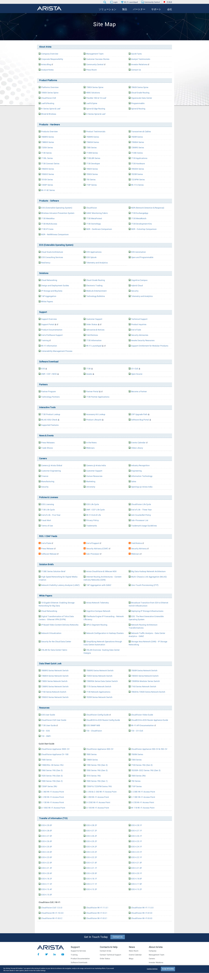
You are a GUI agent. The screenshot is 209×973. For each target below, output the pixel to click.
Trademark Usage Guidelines (144, 526)
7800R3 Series (47, 137)
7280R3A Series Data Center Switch (102, 681)
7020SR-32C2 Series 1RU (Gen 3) (146, 771)
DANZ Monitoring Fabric (97, 213)
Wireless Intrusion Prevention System (57, 213)
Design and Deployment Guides (55, 286)
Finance (44, 476)
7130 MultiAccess (49, 224)
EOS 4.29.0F (46, 825)
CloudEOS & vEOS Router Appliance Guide (149, 720)
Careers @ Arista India (96, 466)
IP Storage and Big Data (51, 291)
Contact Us (136, 70)
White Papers (47, 302)
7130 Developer (93, 164)
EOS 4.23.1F (136, 852)
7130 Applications (139, 158)
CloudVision (91, 208)
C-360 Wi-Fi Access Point (52, 792)
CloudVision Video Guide (142, 715)
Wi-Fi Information (49, 346)
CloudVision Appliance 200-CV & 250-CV (149, 749)
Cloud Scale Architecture (52, 252)
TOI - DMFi (46, 736)
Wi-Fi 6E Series (48, 190)
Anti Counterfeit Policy (141, 515)
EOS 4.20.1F (136, 873)
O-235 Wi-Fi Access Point (142, 803)
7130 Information (94, 341)
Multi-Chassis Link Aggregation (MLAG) (149, 577)
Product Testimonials (95, 132)
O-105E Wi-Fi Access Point (53, 808)
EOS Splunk (91, 257)
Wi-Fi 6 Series (137, 185)
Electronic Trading (94, 286)
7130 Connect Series (50, 164)
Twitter (46, 954)
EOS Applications (94, 252)
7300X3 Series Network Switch (144, 676)
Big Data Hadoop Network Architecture (148, 572)
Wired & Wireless (48, 114)
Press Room (91, 70)
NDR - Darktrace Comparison (99, 229)
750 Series (91, 180)
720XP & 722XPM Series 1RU (99, 787)
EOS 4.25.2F (91, 841)
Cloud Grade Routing (140, 93)
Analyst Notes (47, 70)
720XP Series (47, 185)
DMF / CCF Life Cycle (95, 510)
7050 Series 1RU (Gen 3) (97, 771)
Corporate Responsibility (52, 59)
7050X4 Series (137, 169)
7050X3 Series (47, 174)
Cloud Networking (49, 280)
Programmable (137, 103)
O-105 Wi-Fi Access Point (97, 808)
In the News (91, 443)
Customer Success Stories (97, 59)
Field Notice (136, 543)
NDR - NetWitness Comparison (55, 235)
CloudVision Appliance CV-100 (54, 755)
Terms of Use (47, 526)
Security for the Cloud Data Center (56, 642)
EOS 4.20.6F (46, 873)
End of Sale (136, 330)
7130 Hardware (138, 164)
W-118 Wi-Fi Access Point (142, 808)
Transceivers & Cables (141, 132)
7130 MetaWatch (138, 219)
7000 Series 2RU (138, 776)
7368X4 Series (92, 142)
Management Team (95, 54)
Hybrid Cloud (137, 286)
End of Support (92, 543)
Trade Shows (47, 448)
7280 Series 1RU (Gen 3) (97, 765)
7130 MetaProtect (94, 219)
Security (134, 291)
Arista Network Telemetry (97, 603)
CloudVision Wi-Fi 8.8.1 (96, 918)
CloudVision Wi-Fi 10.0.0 (52, 913)
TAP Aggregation (48, 296)
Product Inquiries (138, 325)
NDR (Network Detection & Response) (147, 208)
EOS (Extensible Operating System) (56, 208)
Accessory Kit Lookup (95, 414)
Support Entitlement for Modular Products (149, 346)
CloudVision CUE (48, 98)
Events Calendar (138, 443)
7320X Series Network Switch (99, 676)
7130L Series (47, 158)
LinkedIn (54, 954)
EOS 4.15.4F (46, 889)
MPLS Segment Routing (96, 625)
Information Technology (142, 476)
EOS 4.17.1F (91, 884)
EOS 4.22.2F (91, 857)
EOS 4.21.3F (46, 868)
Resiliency (45, 263)
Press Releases (48, 443)
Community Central (94, 65)
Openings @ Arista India (142, 487)
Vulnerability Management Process (56, 351)
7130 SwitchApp (93, 224)
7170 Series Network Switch (98, 687)
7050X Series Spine (49, 93)
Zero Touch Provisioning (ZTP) (144, 585)
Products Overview (49, 132)
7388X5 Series (47, 142)
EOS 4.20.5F (91, 873)
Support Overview (49, 319)
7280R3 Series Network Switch (54, 687)
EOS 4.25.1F (136, 841)
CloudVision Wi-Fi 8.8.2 (51, 918)
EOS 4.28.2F (91, 825)
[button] (105, 2)
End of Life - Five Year (50, 515)
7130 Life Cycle (48, 510)
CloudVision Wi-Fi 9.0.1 (96, 913)
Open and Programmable (142, 257)
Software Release (48, 554)
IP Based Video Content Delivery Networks (59, 625)
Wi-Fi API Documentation (142, 726)
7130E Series (137, 153)
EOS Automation (138, 252)
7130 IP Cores (47, 229)
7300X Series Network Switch (54, 681)
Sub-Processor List (139, 520)
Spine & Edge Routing (95, 109)
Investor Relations (139, 65)
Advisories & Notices (95, 330)
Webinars (90, 448)
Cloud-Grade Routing (95, 280)
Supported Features (50, 425)
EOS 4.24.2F (91, 847)
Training (45, 341)
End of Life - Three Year (141, 510)
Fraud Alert (46, 520)
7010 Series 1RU (93, 776)
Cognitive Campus (139, 280)
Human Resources (94, 476)
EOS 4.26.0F (46, 841)
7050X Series (92, 174)
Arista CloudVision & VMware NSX (101, 572)
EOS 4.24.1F (136, 847)
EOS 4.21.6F (91, 863)
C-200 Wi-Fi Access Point (97, 797)
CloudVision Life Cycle (141, 504)
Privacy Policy (92, 520)
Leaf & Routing (47, 103)
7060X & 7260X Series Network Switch (148, 692)
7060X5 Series (47, 169)
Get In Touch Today (96, 937)
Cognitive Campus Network (98, 611)
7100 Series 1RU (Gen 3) (142, 765)
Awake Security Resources (142, 341)
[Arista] (49, 8)
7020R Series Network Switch (99, 697)
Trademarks (91, 526)
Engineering (136, 471)
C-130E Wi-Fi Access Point (143, 797)
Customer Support (94, 319)
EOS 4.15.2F (136, 889)
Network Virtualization (51, 633)
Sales (133, 482)
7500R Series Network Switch (144, 671)
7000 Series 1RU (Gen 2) (52, 781)
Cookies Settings (152, 969)
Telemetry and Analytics (97, 263)
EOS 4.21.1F (91, 868)
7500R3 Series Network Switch (100, 671)
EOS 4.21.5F (136, 863)
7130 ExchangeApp (139, 213)
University (90, 487)
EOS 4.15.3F (91, 889)
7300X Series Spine (94, 87)
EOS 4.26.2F (91, 836)
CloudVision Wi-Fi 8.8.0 (141, 918)
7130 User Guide (48, 726)
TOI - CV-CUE (137, 731)
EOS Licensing (47, 504)
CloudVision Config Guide (97, 715)
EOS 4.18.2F (46, 879)
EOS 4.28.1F (136, 825)
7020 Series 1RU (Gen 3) (52, 776)
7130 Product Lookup (50, 414)
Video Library (137, 448)
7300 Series (91, 148)
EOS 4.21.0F (136, 868)
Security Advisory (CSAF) (97, 549)
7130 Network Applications (98, 692)
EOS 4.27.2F (91, 831)
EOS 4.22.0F (46, 863)
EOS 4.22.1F (136, 857)
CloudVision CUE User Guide (53, 720)
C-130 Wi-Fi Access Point (52, 803)
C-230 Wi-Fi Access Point (52, 797)
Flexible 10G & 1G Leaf (96, 98)
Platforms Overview (50, 87)
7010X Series (47, 180)
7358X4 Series (137, 142)
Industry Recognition (140, 466)
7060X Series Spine (139, 87)
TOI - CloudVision (94, 731)
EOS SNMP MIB (93, 726)
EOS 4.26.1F (136, 836)
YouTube (62, 954)
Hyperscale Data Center (141, 98)
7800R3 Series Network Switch (54, 671)
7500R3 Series (92, 137)
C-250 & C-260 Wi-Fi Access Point (101, 792)
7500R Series (137, 137)
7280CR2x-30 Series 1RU (52, 765)
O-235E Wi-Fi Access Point (98, 803)
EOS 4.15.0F (46, 895)
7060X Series (92, 169)
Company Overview (49, 54)
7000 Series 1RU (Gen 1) (97, 781)
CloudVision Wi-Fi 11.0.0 (142, 908)
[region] (104, 969)
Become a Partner (139, 392)
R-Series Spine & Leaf (50, 109)
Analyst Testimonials (140, 59)
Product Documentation (51, 330)
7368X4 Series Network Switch (54, 676)
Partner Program (48, 392)
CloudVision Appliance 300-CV (99, 749)
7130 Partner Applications (97, 397)
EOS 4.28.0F (46, 831)
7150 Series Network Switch (53, 692)
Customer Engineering (51, 471)
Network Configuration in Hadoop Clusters (105, 633)
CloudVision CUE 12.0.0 (51, 908)
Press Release (47, 549)
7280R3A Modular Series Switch (145, 681)
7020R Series (137, 174)
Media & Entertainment (96, 291)
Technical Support (139, 319)
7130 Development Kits (141, 224)
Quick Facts (136, 54)
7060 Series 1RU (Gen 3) (52, 771)
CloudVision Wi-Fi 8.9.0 (141, 913)
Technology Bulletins (95, 296)
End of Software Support (52, 335)
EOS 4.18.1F (91, 879)
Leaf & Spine (91, 103)
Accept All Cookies (168, 969)
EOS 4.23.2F (91, 852)
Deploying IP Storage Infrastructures (147, 611)
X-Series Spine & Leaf (95, 114)
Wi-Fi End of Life (93, 515)
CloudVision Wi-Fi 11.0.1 (97, 908)
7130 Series (46, 153)
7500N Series (137, 755)
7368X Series (92, 760)
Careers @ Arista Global (51, 466)
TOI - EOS (45, 731)
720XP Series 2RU (49, 787)
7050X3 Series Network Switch (54, 697)
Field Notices (92, 335)
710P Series (91, 185)
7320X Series (47, 148)
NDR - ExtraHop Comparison (144, 229)
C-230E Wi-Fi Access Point (143, 792)
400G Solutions (93, 93)
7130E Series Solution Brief (53, 572)
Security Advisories (139, 335)
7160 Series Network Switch (143, 687)
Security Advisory (139, 549)
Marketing (90, 482)
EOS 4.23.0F (46, 857)
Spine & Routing (138, 109)
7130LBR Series (93, 158)
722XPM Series (138, 180)
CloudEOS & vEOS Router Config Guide (103, 720)
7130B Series (92, 153)
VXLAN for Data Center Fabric (54, 650)
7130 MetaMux (48, 219)
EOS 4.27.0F (46, 836)
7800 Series (91, 755)
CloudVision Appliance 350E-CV (55, 749)
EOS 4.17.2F (46, 884)
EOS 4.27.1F (136, 831)
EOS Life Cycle (92, 504)
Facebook (38, 954)
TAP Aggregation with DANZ (98, 585)
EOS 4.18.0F (136, 879)
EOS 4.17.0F (136, 884)
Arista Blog (46, 65)
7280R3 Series (137, 148)
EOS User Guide (48, 715)
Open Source (136, 374)
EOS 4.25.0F (46, 847)
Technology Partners (50, 397)
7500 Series (46, 760)
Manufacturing (47, 482)
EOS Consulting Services (52, 257)
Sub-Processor (92, 554)
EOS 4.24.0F (46, 852)
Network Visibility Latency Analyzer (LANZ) (60, 585)
